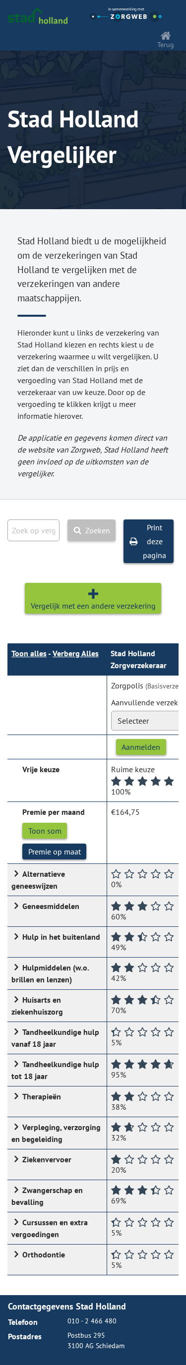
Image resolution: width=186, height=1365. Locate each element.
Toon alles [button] (29, 653)
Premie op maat (54, 851)
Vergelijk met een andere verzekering (93, 606)
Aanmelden (141, 747)
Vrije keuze (41, 769)
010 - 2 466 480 (92, 1320)
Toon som (45, 831)
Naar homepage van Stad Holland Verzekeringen (37, 16)
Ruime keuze (133, 769)
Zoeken (97, 530)
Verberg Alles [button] (76, 653)
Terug (165, 44)
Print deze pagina (154, 541)
